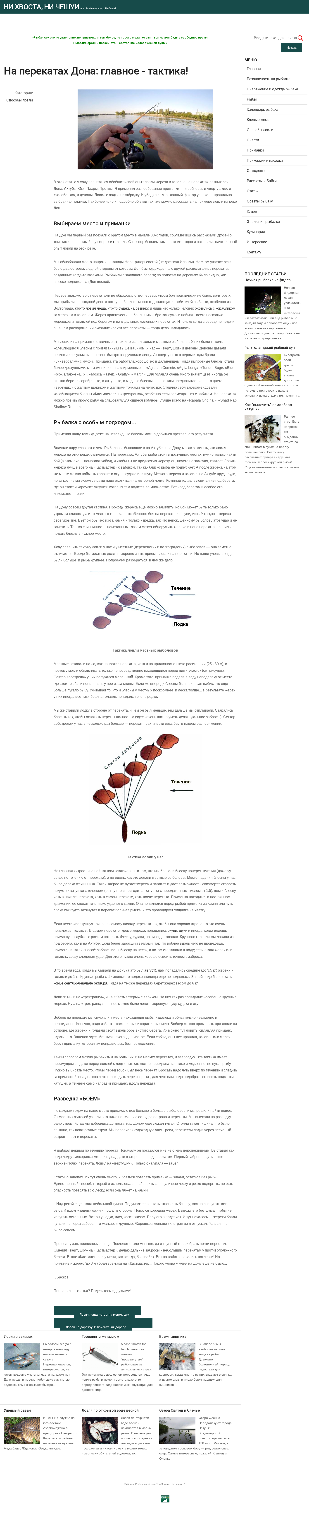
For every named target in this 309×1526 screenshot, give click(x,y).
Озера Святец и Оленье (179, 1410)
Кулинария (256, 232)
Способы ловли (19, 100)
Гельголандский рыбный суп (270, 347)
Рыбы (252, 99)
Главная (254, 69)
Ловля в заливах (18, 1336)
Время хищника (172, 1336)
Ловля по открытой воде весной (110, 1410)
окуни (172, 930)
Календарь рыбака (262, 109)
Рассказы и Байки (262, 181)
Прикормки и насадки (265, 160)
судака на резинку (133, 308)
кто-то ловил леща (90, 308)
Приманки (255, 150)
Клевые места (259, 120)
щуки (183, 930)
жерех (104, 242)
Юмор (252, 211)
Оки (81, 188)
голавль (119, 242)
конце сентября (67, 983)
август (149, 970)
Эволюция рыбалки (263, 222)
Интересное (257, 242)
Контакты (254, 252)
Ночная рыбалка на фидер (268, 280)
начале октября (94, 983)
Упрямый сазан (17, 1410)
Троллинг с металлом (100, 1336)
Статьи (253, 191)
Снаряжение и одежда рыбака (272, 89)
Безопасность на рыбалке (268, 79)
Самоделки (256, 171)
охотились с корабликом (215, 308)
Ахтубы (70, 188)
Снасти (253, 140)
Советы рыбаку (260, 201)
